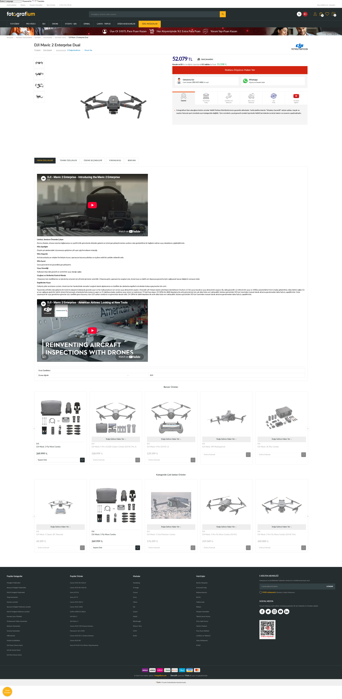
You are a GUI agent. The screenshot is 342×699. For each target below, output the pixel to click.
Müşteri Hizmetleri (36, 5)
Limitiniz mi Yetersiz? (203, 635)
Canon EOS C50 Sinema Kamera (81, 626)
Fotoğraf (14, 24)
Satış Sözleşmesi (202, 640)
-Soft (158, 682)
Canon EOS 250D (76, 607)
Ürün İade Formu (202, 621)
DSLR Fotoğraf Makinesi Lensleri (18, 611)
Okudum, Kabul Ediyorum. (279, 592)
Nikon (135, 602)
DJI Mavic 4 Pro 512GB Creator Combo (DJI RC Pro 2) (114, 447)
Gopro (135, 611)
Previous (34, 429)
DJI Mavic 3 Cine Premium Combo (161, 535)
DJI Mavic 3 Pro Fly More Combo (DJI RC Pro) (277, 535)
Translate (40, 1)
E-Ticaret (163, 682)
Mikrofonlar (11, 635)
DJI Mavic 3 (74, 621)
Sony (135, 597)
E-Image (136, 587)
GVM (135, 631)
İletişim (23, 5)
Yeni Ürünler (51, 5)
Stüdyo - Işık (71, 24)
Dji (134, 607)
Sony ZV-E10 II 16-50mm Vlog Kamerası (84, 645)
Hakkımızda (200, 602)
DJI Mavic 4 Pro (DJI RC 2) (158, 447)
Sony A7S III (74, 592)
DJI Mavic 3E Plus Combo (268, 447)
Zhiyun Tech (137, 626)
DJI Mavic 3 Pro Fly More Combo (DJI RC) (219, 535)
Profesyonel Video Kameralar (17, 621)
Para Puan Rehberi (202, 631)
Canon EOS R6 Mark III (78, 587)
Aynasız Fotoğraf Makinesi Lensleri (19, 607)
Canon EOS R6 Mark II (78, 583)
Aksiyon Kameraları (13, 626)
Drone (55, 24)
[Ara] (223, 14)
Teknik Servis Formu (203, 616)
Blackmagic (137, 621)
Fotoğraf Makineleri (13, 583)
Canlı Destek (187, 82)
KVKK (198, 645)
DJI (37, 444)
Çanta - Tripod (104, 24)
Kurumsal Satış (201, 587)
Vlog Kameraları (12, 597)
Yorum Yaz (88, 50)
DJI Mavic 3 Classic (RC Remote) (49, 535)
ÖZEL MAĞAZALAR (149, 24)
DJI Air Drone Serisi (13, 650)
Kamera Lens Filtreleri (14, 616)
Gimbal (86, 24)
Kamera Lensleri (12, 602)
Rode (135, 635)
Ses (43, 24)
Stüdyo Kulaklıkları (13, 640)
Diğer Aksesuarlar (126, 24)
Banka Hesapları (202, 583)
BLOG (198, 597)
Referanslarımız (201, 592)
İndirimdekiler (11, 5)
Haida (135, 616)
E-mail (206, 82)
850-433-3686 (198, 82)
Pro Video (31, 24)
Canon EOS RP (75, 640)
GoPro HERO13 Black (78, 611)
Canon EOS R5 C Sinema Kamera (82, 635)
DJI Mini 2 (73, 616)
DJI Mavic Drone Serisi (15, 645)
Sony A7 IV (74, 597)
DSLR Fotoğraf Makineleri (16, 592)
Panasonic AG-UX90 (77, 631)
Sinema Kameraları (13, 631)
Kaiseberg (136, 583)
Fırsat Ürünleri (7, 692)
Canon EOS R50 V (76, 602)
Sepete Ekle (42, 460)
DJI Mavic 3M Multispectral (213, 447)
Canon (135, 592)
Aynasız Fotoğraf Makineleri (16, 587)
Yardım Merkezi (201, 626)
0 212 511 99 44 (65, 5)
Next (308, 429)
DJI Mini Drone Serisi (14, 655)
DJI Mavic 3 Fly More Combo (48, 447)
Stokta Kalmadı (98, 460)
